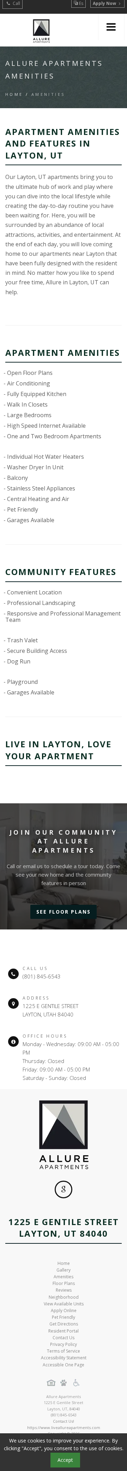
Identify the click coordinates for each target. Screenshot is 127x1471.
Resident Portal (63, 1331)
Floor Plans (64, 1283)
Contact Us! (63, 1421)
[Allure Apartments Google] (63, 1189)
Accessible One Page (63, 1365)
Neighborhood (64, 1297)
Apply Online (64, 1311)
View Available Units (64, 1304)
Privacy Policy (63, 1344)
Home (14, 94)
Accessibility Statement (63, 1358)
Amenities (63, 1277)
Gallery (63, 1270)
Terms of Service (63, 1351)
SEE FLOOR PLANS (63, 911)
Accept (65, 1460)
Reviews (64, 1290)
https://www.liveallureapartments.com (63, 1427)
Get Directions (63, 1324)
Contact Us (63, 1338)
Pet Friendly (63, 1317)
